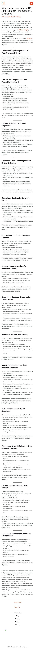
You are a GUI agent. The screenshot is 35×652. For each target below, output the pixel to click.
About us (17, 622)
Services (29, 38)
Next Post (17, 607)
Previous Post (17, 602)
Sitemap (17, 625)
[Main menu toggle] (31, 3)
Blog (17, 616)
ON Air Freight (6, 17)
